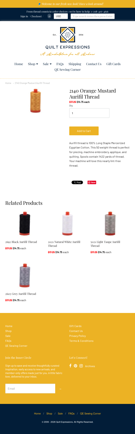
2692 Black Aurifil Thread (21, 242)
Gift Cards (113, 64)
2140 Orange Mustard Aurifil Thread (32, 83)
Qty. (71, 105)
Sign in (24, 16)
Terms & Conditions (81, 340)
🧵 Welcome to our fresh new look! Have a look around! (70, 4)
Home (18, 64)
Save (93, 182)
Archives (90, 366)
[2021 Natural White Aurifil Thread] (67, 223)
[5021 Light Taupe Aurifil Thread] (110, 223)
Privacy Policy (77, 335)
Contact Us (93, 64)
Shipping (75, 64)
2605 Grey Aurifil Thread (20, 294)
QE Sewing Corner (67, 69)
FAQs (60, 64)
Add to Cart (84, 130)
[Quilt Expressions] (68, 42)
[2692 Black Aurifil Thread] (25, 223)
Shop (31, 64)
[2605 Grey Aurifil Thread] (25, 275)
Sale (46, 64)
